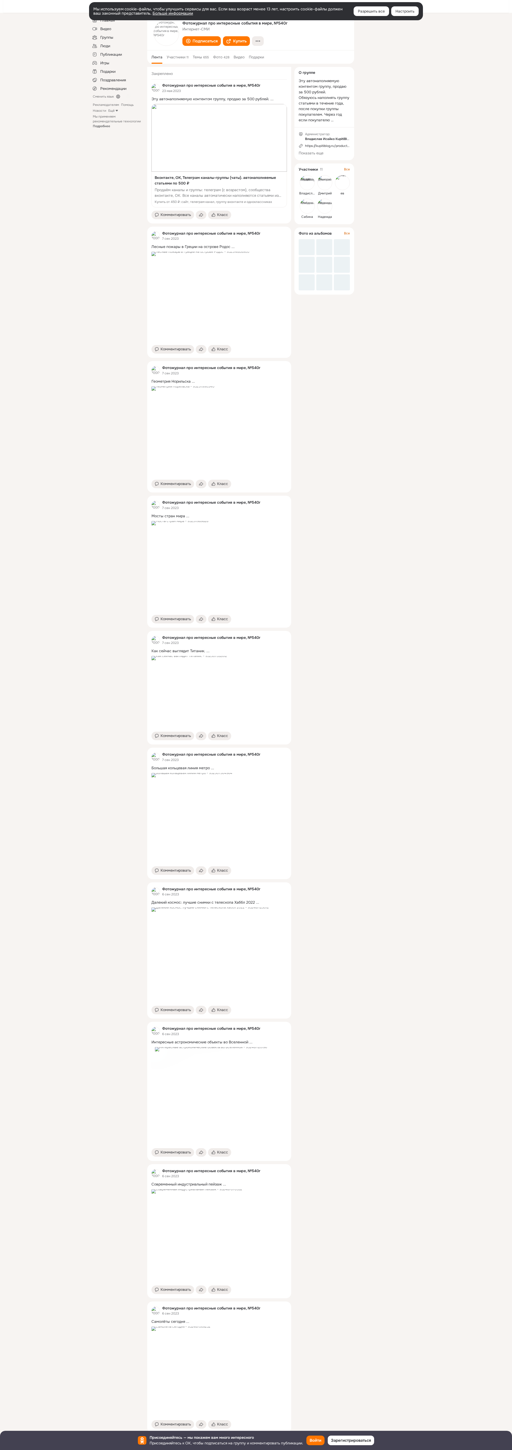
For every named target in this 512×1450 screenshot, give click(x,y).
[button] (201, 41)
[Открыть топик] (219, 99)
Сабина (307, 217)
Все (347, 169)
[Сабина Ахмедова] (307, 206)
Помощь (127, 105)
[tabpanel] (219, 750)
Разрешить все (371, 11)
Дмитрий (325, 193)
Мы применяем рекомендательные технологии (117, 121)
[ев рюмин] (342, 182)
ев (342, 193)
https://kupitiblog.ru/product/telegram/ (334, 146)
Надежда (325, 217)
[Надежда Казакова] (324, 206)
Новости (99, 111)
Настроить (404, 11)
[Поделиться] (201, 215)
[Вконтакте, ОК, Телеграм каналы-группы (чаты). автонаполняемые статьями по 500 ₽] (219, 155)
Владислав (307, 193)
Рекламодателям (106, 105)
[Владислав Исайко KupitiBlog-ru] (307, 182)
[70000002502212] (155, 88)
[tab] (156, 57)
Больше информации (173, 13)
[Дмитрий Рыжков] (324, 182)
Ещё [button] (111, 111)
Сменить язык (103, 96)
